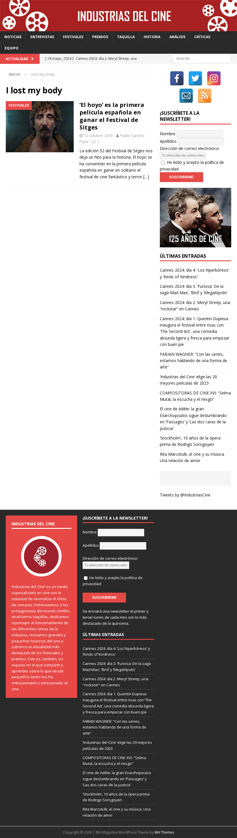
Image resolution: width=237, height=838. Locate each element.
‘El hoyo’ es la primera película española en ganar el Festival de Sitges (111, 116)
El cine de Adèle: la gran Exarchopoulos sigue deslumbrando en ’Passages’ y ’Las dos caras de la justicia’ (117, 778)
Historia (152, 36)
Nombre (167, 133)
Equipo (11, 48)
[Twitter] (195, 78)
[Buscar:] (202, 58)
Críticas (202, 36)
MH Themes (164, 832)
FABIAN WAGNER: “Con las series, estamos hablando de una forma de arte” (193, 360)
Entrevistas (42, 36)
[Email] (186, 95)
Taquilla (126, 36)
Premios (100, 36)
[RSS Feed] (204, 95)
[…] (146, 176)
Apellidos (168, 141)
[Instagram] (214, 78)
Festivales (73, 36)
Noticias (12, 36)
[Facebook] (177, 78)
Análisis (177, 36)
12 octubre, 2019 (98, 135)
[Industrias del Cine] (118, 27)
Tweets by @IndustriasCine (185, 495)
